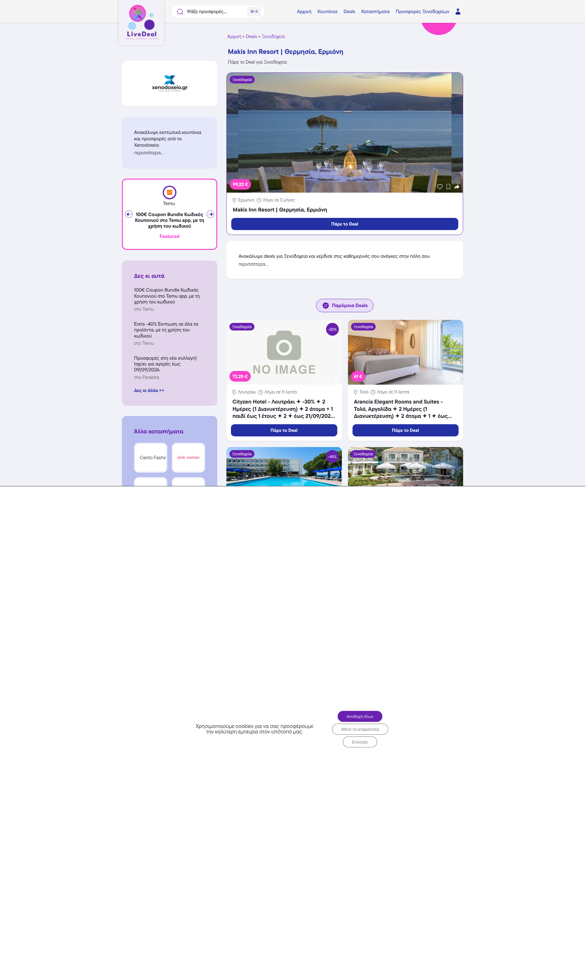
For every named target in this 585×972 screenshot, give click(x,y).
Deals (251, 36)
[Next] (210, 214)
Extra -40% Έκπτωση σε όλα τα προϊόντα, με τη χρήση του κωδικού (166, 329)
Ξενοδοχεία (273, 36)
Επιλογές (360, 742)
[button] (169, 153)
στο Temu (144, 309)
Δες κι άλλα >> (149, 390)
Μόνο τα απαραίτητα (360, 729)
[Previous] (129, 214)
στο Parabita (146, 377)
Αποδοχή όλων (360, 716)
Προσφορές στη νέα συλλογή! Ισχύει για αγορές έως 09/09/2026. (165, 364)
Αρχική (234, 36)
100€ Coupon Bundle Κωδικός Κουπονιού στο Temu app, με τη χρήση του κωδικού (169, 220)
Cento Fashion (155, 457)
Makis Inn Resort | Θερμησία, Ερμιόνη (280, 210)
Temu (169, 203)
